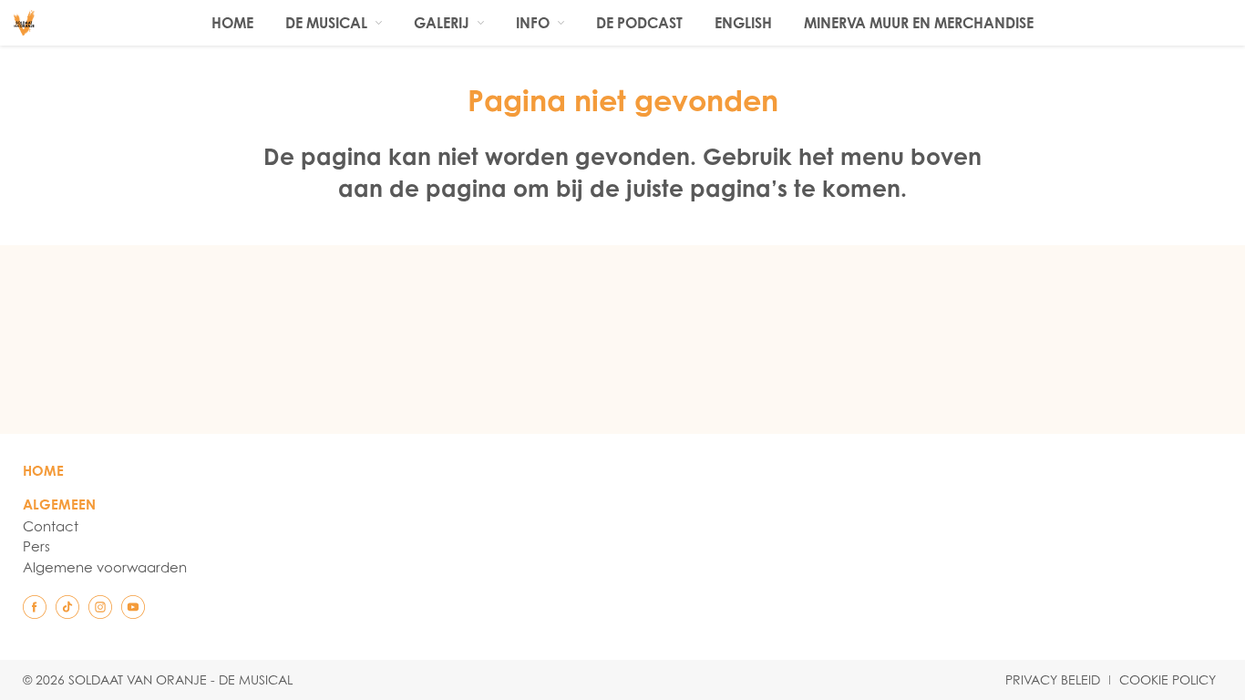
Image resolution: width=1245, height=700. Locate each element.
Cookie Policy (1167, 680)
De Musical (326, 23)
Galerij (441, 23)
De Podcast (639, 23)
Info (533, 23)
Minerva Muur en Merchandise (919, 23)
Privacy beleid (1052, 680)
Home (232, 23)
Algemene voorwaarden (105, 567)
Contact (50, 526)
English (743, 23)
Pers (36, 546)
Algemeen (59, 504)
